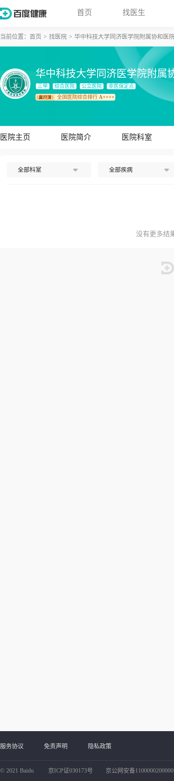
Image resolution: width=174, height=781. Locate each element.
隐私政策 (99, 746)
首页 (84, 12)
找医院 (58, 36)
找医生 (133, 12)
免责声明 (56, 746)
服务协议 (12, 746)
